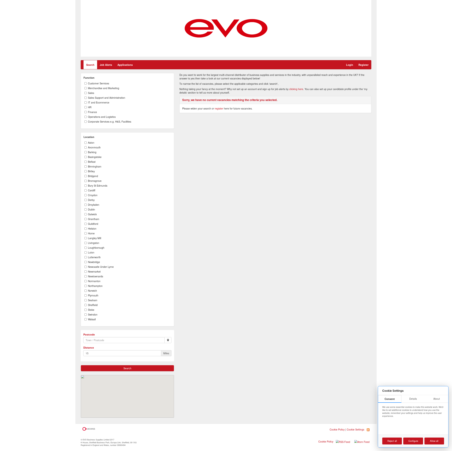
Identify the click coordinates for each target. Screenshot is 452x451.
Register (363, 65)
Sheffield (93, 305)
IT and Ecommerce (98, 102)
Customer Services (98, 83)
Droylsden (93, 204)
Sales (91, 93)
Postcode (89, 334)
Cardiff (91, 190)
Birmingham (94, 166)
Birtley (91, 171)
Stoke (91, 309)
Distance (88, 347)
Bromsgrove (95, 181)
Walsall (92, 319)
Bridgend (93, 176)
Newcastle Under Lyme (101, 266)
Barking (92, 152)
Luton (91, 252)
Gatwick (92, 214)
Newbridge (94, 262)
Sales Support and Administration (106, 97)
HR (89, 107)
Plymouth (93, 295)
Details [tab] (413, 398)
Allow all (434, 441)
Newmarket (94, 271)
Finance (92, 112)
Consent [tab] (390, 399)
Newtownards (95, 276)
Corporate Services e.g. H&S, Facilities (109, 121)
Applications (125, 65)
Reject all (392, 441)
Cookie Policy (325, 441)
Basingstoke (95, 157)
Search (90, 65)
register (219, 108)
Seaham (92, 300)
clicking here (296, 89)
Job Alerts (106, 65)
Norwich (92, 290)
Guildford (93, 223)
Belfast (92, 161)
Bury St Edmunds (97, 185)
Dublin (91, 209)
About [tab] (436, 398)
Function (89, 77)
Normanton (94, 281)
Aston (91, 142)
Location (89, 137)
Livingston (93, 243)
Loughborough (96, 247)
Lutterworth (94, 257)
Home (91, 233)
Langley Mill (94, 238)
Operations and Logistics (102, 116)
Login (349, 65)
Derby (91, 200)
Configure (413, 441)
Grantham (93, 219)
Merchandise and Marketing (103, 88)
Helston (92, 228)
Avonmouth (94, 147)
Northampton (95, 286)
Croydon (92, 195)
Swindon (92, 314)
